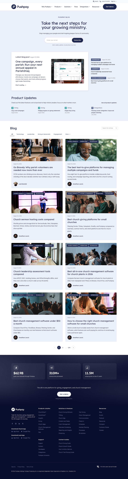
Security (13, 466)
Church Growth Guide (65, 446)
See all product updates (109, 103)
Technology (20, 134)
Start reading (20, 85)
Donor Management (84, 415)
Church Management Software (44, 428)
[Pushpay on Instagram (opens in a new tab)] (15, 423)
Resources (102, 421)
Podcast (101, 418)
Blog (100, 412)
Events (101, 415)
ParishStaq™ (42, 415)
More (67, 134)
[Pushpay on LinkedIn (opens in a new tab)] (19, 423)
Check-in (81, 421)
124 (69, 347)
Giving (40, 421)
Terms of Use (30, 466)
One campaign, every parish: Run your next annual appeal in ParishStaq (29, 66)
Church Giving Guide (65, 443)
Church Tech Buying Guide (66, 452)
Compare (101, 424)
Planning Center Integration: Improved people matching (102, 111)
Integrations (41, 452)
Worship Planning (84, 427)
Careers (101, 430)
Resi (39, 432)
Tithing (61, 415)
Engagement (58, 134)
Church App (62, 418)
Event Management (64, 424)
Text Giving (82, 412)
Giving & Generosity (44, 134)
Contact (40, 446)
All (12, 134)
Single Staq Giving (70, 110)
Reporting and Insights (65, 430)
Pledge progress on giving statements (49, 110)
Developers (41, 449)
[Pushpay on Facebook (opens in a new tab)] (12, 423)
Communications (84, 418)
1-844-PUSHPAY (106, 1)
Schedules (82, 424)
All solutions (82, 433)
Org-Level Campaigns (17, 110)
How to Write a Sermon (65, 449)
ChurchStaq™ (42, 412)
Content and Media (64, 421)
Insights (40, 418)
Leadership (30, 134)
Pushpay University (43, 455)
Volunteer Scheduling (65, 427)
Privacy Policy (21, 466)
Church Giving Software (65, 412)
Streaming (62, 433)
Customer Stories (104, 427)
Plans (76, 7)
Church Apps (42, 424)
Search (96, 1)
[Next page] (73, 347)
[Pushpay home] (17, 409)
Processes (82, 430)
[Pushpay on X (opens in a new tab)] (22, 423)
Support (40, 443)
